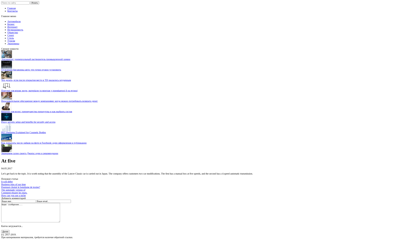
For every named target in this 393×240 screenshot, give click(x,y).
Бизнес (11, 24)
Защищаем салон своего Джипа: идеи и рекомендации (29, 153)
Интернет (12, 27)
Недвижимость (15, 29)
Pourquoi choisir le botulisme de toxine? (20, 187)
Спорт (10, 35)
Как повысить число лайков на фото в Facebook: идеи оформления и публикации (44, 143)
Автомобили (14, 21)
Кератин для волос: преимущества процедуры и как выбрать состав (36, 111)
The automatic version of (13, 190)
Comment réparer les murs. (14, 192)
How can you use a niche (13, 195)
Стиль (10, 38)
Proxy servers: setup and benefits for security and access (28, 122)
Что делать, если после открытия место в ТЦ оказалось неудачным (36, 80)
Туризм (11, 41)
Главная (11, 8)
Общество (12, 32)
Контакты (12, 11)
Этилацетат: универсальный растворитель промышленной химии (35, 59)
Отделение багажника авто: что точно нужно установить (31, 69)
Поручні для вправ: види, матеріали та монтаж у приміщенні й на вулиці (39, 90)
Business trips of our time (13, 184)
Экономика (13, 43)
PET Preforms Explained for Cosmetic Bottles (23, 132)
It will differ (7, 181)
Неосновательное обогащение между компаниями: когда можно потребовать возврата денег (49, 101)
